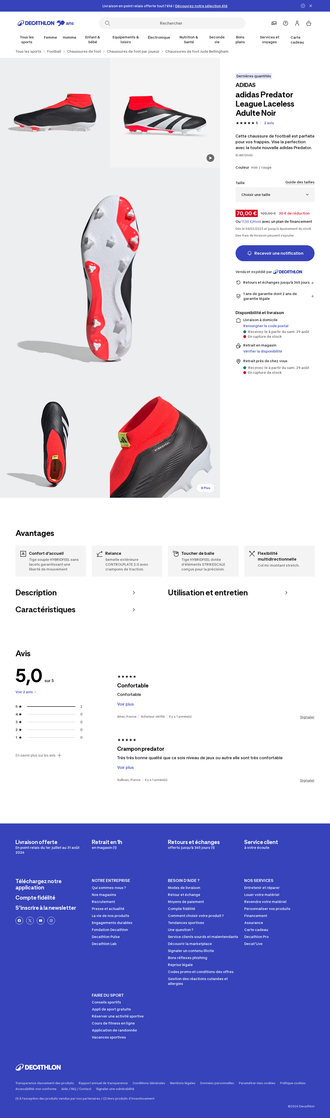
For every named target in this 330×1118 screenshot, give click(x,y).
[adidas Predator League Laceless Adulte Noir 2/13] (55, 113)
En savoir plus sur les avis (35, 755)
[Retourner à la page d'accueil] (45, 23)
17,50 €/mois (251, 222)
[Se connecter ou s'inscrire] (297, 23)
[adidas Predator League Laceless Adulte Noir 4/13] (55, 443)
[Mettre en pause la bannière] (303, 6)
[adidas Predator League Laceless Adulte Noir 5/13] (165, 443)
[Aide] (285, 23)
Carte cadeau (297, 39)
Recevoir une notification (278, 253)
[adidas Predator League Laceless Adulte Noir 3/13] (110, 278)
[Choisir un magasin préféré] (274, 23)
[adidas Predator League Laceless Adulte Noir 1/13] (165, 113)
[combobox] (275, 194)
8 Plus (205, 488)
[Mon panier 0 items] (309, 23)
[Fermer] (311, 6)
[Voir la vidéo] (210, 158)
